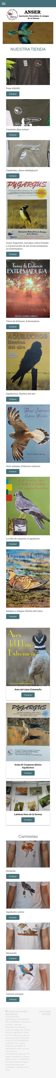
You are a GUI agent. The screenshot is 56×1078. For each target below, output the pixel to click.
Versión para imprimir (17, 1011)
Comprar (13, 94)
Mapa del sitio (11, 1014)
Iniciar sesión (45, 1011)
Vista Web (46, 1014)
